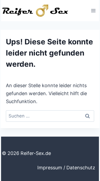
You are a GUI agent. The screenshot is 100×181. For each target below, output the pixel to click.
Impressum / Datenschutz (66, 167)
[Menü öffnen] (93, 10)
